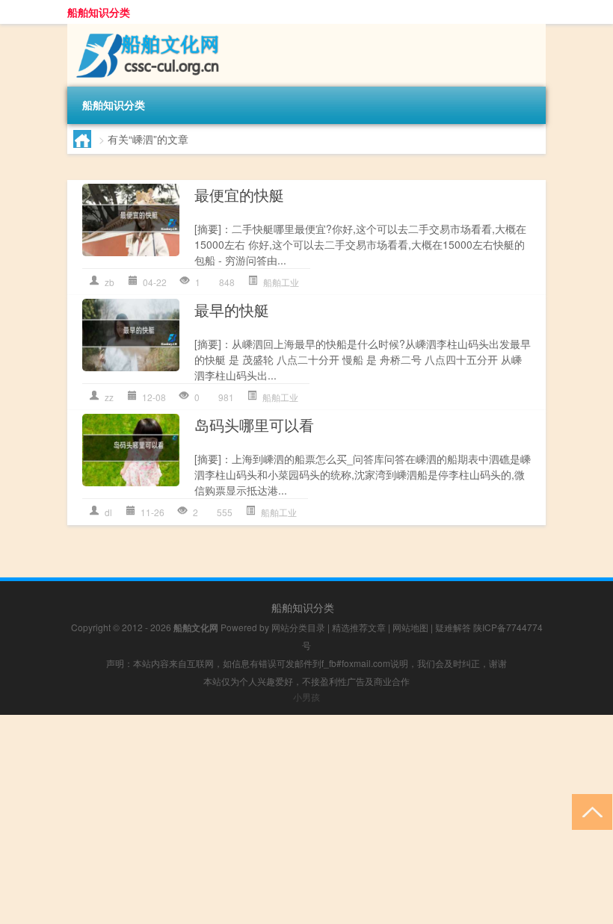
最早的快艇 (231, 309)
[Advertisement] (306, 819)
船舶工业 (281, 282)
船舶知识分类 (98, 11)
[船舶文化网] (145, 29)
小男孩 (306, 696)
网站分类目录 (298, 627)
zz (109, 397)
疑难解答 (453, 627)
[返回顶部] (589, 811)
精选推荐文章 (359, 627)
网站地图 (410, 627)
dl (108, 512)
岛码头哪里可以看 (254, 424)
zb (109, 282)
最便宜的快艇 (239, 194)
